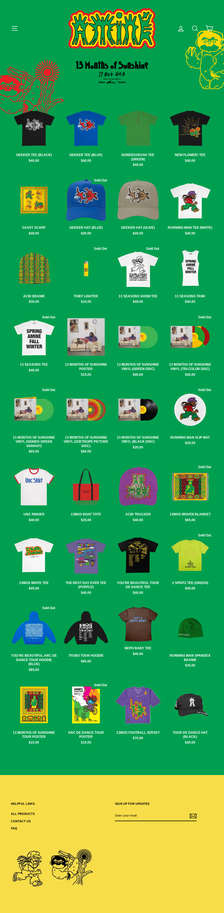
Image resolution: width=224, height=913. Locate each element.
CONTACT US (21, 821)
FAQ (14, 828)
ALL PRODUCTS (23, 813)
